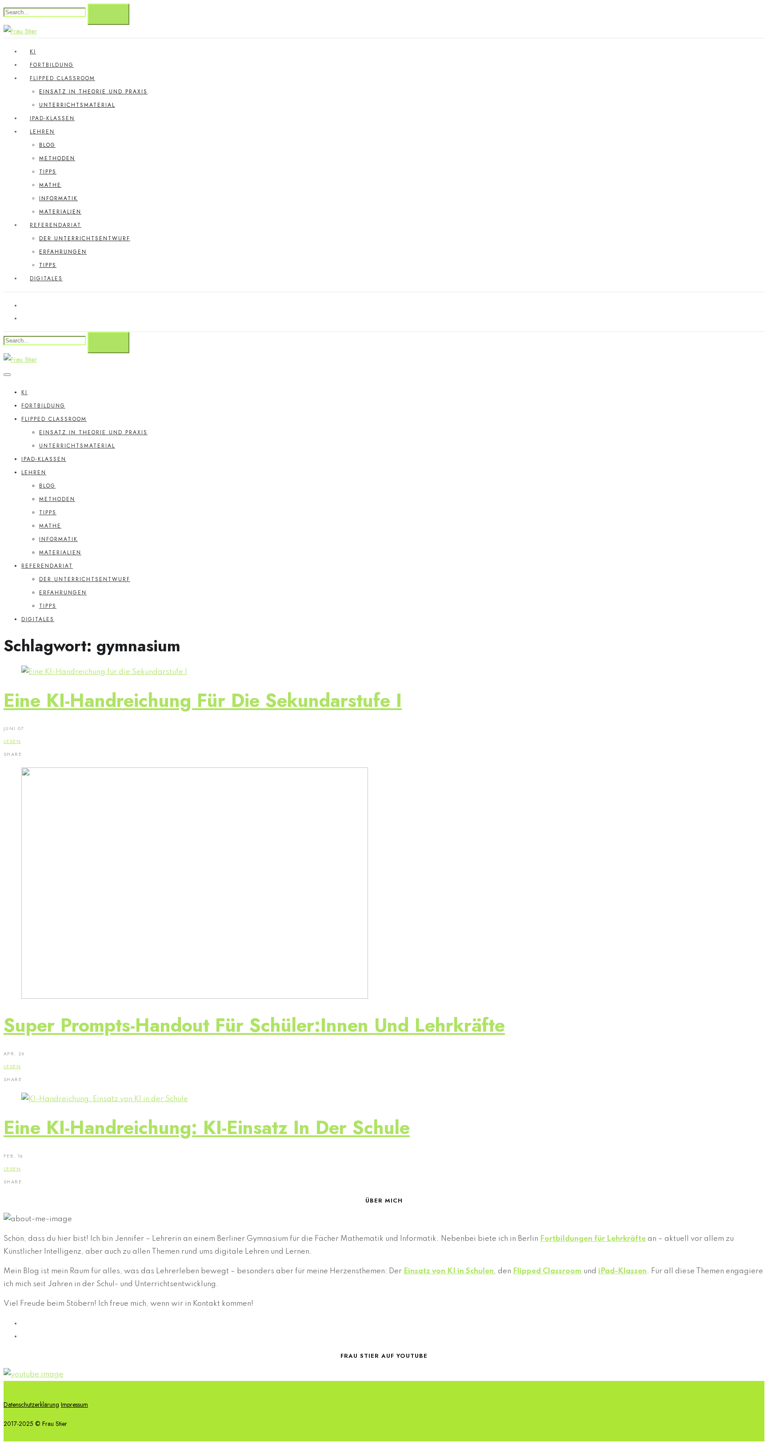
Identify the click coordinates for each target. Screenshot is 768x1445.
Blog (47, 145)
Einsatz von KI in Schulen (449, 1271)
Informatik (58, 198)
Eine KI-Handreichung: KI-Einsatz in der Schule (207, 1127)
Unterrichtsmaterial (77, 105)
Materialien (60, 212)
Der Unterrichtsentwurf (84, 238)
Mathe (50, 185)
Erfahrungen (63, 252)
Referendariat (55, 225)
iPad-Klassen (52, 118)
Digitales (46, 278)
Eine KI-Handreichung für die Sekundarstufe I (203, 700)
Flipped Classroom (62, 78)
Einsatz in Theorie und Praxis (93, 92)
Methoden (57, 158)
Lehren (42, 132)
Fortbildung (52, 65)
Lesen (12, 741)
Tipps (47, 172)
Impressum (74, 1404)
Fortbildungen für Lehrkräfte (593, 1239)
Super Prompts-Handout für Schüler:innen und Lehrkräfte (254, 1025)
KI (33, 52)
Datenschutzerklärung (31, 1404)
